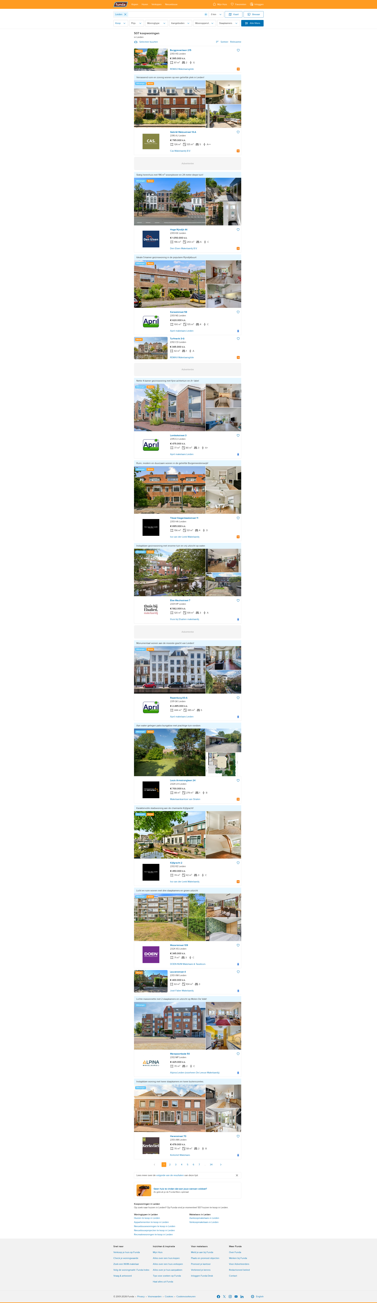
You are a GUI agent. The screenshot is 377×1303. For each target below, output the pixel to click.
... (205, 1164)
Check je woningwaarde (125, 1258)
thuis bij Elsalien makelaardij (184, 619)
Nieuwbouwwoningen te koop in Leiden (154, 1226)
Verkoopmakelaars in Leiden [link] (204, 1222)
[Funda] (120, 4)
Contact (233, 1275)
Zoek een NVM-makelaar (126, 1264)
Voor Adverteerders (239, 1264)
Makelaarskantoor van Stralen (185, 799)
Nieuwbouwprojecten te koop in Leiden (154, 1230)
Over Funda (235, 1252)
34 (211, 1164)
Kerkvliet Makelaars (180, 1155)
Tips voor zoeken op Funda (167, 1275)
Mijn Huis (157, 1252)
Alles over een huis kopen (166, 1258)
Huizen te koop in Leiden (147, 1218)
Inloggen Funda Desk (202, 1275)
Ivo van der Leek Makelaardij (184, 536)
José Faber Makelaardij (182, 990)
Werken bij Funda (238, 1258)
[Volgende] (221, 1164)
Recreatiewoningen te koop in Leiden (153, 1234)
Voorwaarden (155, 1296)
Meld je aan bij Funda (202, 1252)
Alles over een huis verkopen (168, 1264)
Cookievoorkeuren (186, 1296)
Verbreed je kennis (200, 1269)
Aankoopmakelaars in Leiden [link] (204, 1218)
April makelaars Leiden (182, 330)
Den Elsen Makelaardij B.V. (183, 248)
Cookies (169, 1296)
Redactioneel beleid (239, 1269)
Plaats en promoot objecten (205, 1258)
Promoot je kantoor (201, 1264)
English (260, 1296)
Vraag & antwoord (122, 1275)
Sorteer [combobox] (231, 41)
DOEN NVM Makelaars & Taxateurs (187, 964)
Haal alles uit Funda (163, 1281)
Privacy (141, 1296)
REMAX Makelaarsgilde (182, 69)
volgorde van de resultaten (170, 1175)
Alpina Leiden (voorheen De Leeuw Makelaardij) (194, 1072)
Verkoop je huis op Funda (126, 1252)
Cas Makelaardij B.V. (180, 150)
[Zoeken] (206, 14)
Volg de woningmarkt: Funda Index (131, 1269)
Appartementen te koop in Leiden (151, 1222)
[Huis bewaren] (238, 50)
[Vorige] (154, 1164)
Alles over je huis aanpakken (167, 1269)
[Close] (125, 14)
